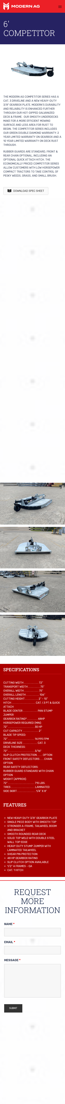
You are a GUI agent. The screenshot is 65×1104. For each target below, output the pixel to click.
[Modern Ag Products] (21, 6)
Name (9, 924)
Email (9, 942)
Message (12, 960)
